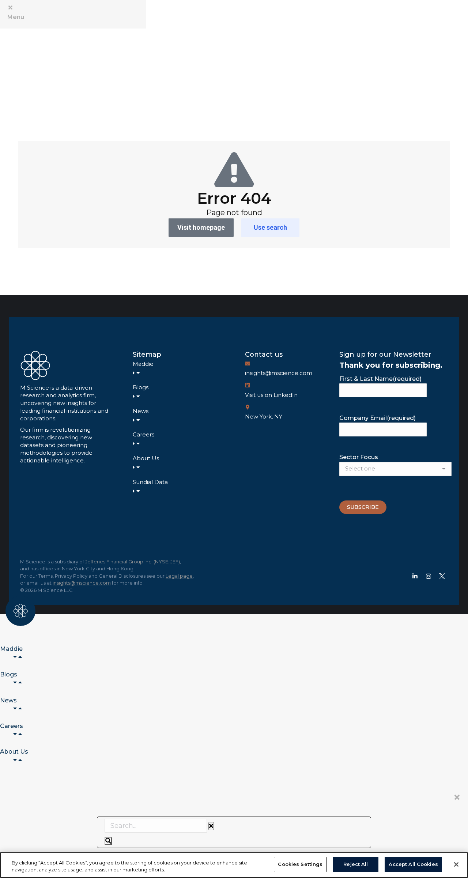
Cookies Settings (300, 864)
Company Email (377, 417)
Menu (15, 17)
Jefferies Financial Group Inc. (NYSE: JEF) (132, 561)
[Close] (456, 864)
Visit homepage (201, 227)
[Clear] (211, 826)
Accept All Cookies (413, 864)
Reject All (355, 864)
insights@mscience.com (278, 372)
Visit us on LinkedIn (271, 394)
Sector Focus (358, 457)
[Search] (108, 841)
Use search (270, 227)
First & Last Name (380, 378)
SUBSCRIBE (363, 507)
